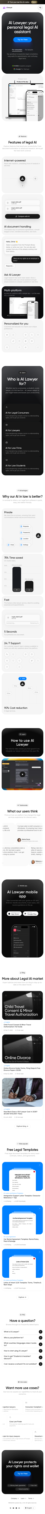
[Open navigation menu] (40, 7)
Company (14, 1498)
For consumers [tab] (17, 50)
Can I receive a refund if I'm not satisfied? (20, 1364)
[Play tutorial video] (22, 774)
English (29, 1508)
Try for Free (22, 40)
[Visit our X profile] (10, 1508)
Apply (34, 2)
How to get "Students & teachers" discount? (17, 1357)
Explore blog (21, 1126)
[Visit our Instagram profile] (16, 1508)
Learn (22, 1498)
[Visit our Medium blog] (19, 1508)
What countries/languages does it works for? (20, 1344)
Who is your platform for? (14, 1338)
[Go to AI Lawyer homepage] (8, 8)
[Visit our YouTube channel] (13, 1508)
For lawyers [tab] (29, 50)
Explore (21, 1297)
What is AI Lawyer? (11, 1332)
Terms (30, 1498)
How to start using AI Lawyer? (16, 1351)
